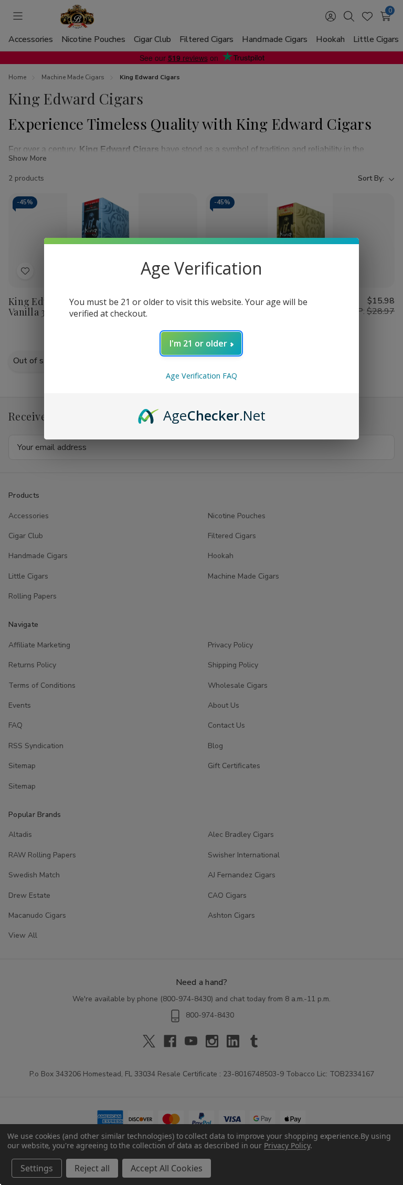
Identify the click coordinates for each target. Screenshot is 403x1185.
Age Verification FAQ (201, 376)
